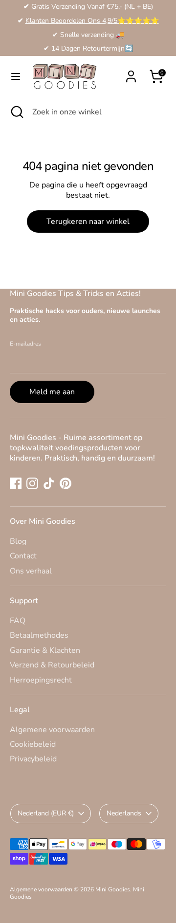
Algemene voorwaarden (52, 729)
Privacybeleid (33, 759)
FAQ (17, 620)
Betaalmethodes (39, 635)
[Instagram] (32, 483)
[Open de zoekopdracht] (16, 112)
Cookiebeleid (33, 744)
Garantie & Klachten (45, 650)
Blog (18, 541)
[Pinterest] (65, 483)
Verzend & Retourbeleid (52, 665)
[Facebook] (16, 483)
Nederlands (124, 813)
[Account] (131, 71)
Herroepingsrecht (41, 680)
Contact (23, 556)
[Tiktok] (49, 483)
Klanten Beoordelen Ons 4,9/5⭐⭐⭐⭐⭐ (92, 20)
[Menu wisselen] (15, 76)
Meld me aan (52, 392)
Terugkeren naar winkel (88, 221)
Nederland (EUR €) (46, 813)
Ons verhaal (31, 571)
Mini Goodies (112, 889)
